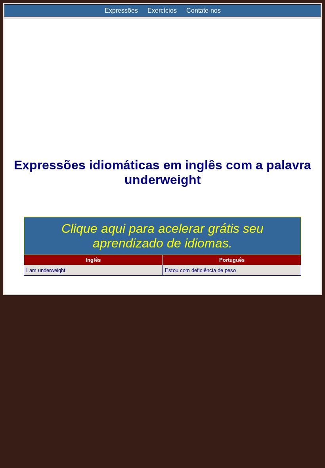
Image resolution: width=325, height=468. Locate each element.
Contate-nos (203, 10)
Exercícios (162, 10)
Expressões (121, 10)
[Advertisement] (162, 93)
